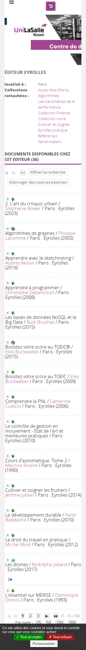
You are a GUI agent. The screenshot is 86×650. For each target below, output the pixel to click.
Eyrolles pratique (52, 130)
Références (47, 135)
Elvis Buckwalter (22, 351)
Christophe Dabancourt (29, 292)
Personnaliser (44, 644)
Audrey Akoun (19, 262)
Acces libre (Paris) (53, 90)
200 (72, 622)
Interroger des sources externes (38, 182)
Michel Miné (18, 544)
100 (59, 622)
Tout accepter (30, 637)
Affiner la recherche (48, 172)
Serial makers (49, 141)
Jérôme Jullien (19, 495)
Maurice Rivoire (21, 465)
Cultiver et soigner (54, 124)
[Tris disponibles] (23, 172)
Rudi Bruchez (40, 322)
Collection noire (52, 118)
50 (48, 622)
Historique (50, 6)
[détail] (7, 198)
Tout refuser (62, 637)
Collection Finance (54, 112)
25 (38, 622)
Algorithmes (48, 95)
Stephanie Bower (23, 208)
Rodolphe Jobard (49, 564)
